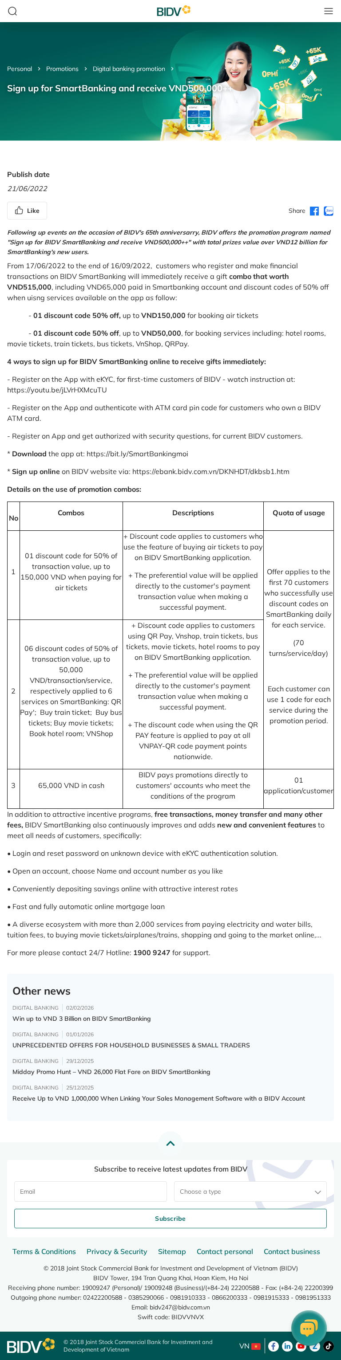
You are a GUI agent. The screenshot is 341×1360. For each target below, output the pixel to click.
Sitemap (172, 1251)
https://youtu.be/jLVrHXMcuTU (57, 389)
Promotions (62, 69)
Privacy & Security (117, 1251)
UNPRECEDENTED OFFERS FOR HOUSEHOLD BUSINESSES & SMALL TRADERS (131, 1045)
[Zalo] (314, 1345)
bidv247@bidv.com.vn (180, 1307)
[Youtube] (301, 1345)
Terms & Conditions (44, 1251)
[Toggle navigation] (328, 11)
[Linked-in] (287, 1345)
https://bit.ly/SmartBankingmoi (137, 453)
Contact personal (225, 1251)
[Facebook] (273, 1345)
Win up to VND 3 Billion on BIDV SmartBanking (81, 1019)
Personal (19, 69)
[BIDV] (31, 1345)
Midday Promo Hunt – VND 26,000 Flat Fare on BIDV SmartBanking (111, 1072)
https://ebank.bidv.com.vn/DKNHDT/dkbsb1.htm (210, 471)
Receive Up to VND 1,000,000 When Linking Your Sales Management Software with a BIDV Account (158, 1098)
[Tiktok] (328, 1345)
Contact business (292, 1251)
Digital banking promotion (129, 69)
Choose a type (200, 1191)
